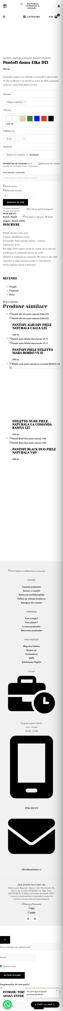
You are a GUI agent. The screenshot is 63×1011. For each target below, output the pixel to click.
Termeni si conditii (31, 590)
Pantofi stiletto (42, 58)
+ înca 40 (9, 123)
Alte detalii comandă (14, 172)
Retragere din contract (31, 602)
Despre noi (31, 650)
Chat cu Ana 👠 (46, 1004)
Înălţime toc (9, 130)
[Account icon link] (58, 6)
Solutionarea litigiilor (31, 662)
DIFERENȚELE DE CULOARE (15, 163)
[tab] (34, 287)
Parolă (3, 957)
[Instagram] (35, 918)
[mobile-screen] (31, 797)
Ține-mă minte (9, 966)
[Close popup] (5, 940)
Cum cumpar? (31, 618)
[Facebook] (28, 918)
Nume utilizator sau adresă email (15, 946)
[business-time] (31, 712)
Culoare (7, 110)
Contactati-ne (31, 654)
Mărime (7, 94)
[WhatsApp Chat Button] (7, 1004)
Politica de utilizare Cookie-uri (32, 598)
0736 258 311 (9, 213)
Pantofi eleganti (22, 58)
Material (7, 146)
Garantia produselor (31, 586)
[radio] (9, 119)
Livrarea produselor (31, 626)
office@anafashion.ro (31, 869)
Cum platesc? (31, 622)
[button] (4, 17)
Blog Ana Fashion (31, 646)
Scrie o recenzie (10, 301)
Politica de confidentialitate (31, 594)
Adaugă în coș (15, 202)
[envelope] (31, 859)
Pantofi (7, 58)
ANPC (31, 658)
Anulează (34, 154)
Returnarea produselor (31, 630)
